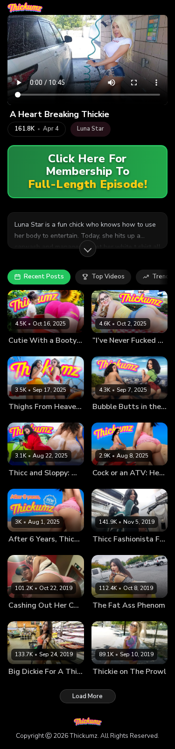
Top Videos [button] (108, 276)
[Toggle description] (87, 248)
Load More (87, 696)
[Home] (24, 7)
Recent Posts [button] (44, 276)
